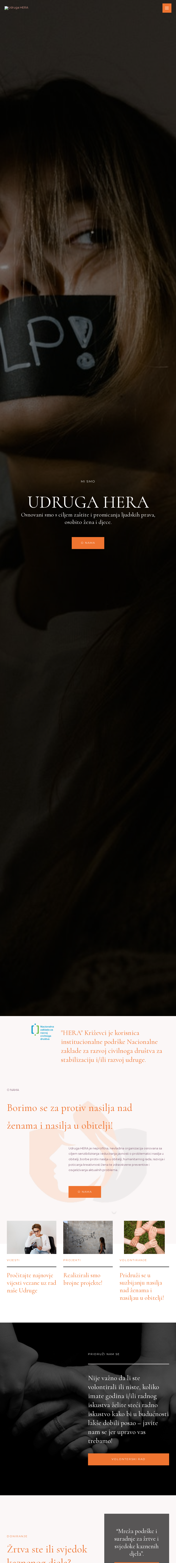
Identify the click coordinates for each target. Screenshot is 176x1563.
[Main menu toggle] (166, 7)
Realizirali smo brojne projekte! (82, 1279)
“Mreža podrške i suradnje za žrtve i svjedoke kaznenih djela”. (136, 1542)
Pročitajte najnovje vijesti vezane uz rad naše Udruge (31, 1282)
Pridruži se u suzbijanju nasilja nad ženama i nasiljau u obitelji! (142, 1286)
